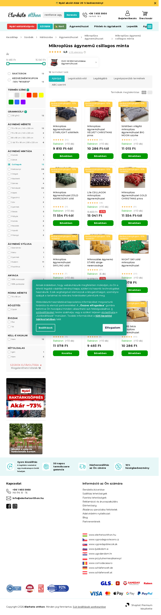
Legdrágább (100, 78)
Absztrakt (27, 178)
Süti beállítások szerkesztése (89, 606)
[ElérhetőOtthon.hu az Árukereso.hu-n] (14, 588)
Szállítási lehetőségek (95, 493)
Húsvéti (27, 230)
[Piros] (29, 95)
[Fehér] (11, 95)
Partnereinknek (91, 521)
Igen (27, 352)
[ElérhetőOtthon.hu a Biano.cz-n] (41, 588)
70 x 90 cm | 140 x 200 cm (27, 128)
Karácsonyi (27, 169)
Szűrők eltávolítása (24, 365)
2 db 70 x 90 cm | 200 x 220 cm (27, 142)
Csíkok (27, 160)
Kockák (27, 155)
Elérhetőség (90, 505)
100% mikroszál (27, 279)
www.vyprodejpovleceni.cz (104, 539)
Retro (27, 252)
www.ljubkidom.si (98, 549)
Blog (85, 517)
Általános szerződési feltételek (100, 509)
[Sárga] (41, 95)
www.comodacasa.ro (101, 563)
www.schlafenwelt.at (100, 572)
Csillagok (28, 164)
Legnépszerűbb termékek (129, 78)
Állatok (27, 212)
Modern (27, 262)
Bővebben (66, 156)
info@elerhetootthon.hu (28, 498)
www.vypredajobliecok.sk (103, 544)
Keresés (72, 15)
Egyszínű (27, 197)
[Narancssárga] (35, 95)
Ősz (27, 322)
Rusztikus (27, 267)
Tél (27, 327)
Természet (27, 188)
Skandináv (27, 248)
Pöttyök (27, 216)
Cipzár (27, 309)
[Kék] (17, 102)
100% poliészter (27, 284)
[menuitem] (22, 26)
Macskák (27, 226)
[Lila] (23, 102)
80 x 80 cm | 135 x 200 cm (27, 138)
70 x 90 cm (27, 297)
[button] (85, 52)
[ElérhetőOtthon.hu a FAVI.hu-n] (30, 588)
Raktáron (28, 73)
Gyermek (27, 207)
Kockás (27, 221)
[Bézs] (23, 95)
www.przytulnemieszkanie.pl (105, 558)
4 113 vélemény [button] (76, 52)
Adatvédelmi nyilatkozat (96, 513)
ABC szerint (59, 84)
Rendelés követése (94, 489)
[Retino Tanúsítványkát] (58, 588)
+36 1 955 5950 (22, 489)
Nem (27, 339)
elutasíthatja (108, 312)
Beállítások (46, 327)
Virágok (27, 174)
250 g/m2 (27, 115)
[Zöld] (11, 102)
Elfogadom (112, 327)
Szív (27, 202)
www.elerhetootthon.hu (102, 534)
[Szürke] (17, 95)
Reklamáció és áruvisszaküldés (100, 501)
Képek (27, 193)
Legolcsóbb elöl (77, 78)
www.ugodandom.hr (100, 553)
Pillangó (27, 235)
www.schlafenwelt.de (101, 567)
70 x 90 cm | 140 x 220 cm (27, 133)
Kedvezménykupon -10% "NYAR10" (28, 80)
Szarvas (27, 183)
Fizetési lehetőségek (95, 497)
